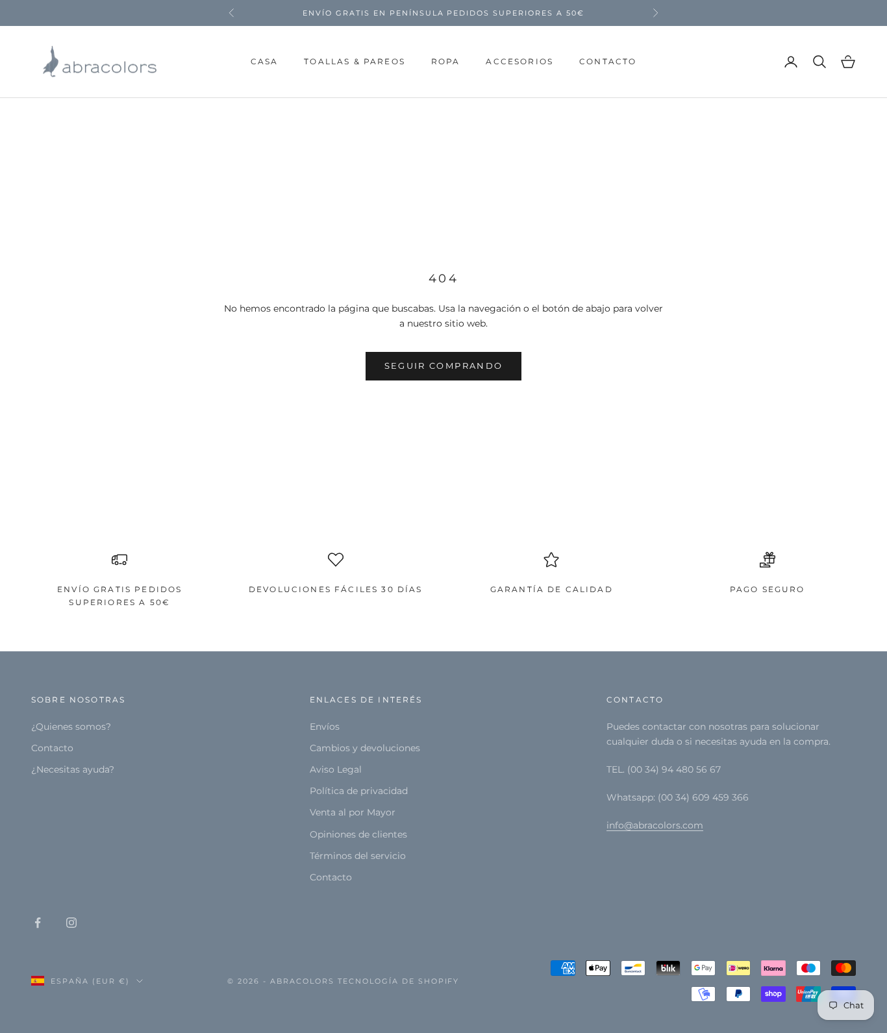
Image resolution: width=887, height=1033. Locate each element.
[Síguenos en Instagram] (71, 922)
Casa (265, 61)
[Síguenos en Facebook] (37, 922)
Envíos (325, 726)
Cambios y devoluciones (365, 748)
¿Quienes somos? (71, 726)
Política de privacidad (359, 791)
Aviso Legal (336, 769)
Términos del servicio (358, 856)
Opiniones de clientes (358, 834)
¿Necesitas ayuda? (72, 769)
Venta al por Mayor (352, 812)
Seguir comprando (443, 365)
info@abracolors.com (654, 825)
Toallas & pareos (354, 61)
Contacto (607, 61)
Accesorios (519, 61)
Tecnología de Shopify (399, 981)
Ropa (445, 61)
